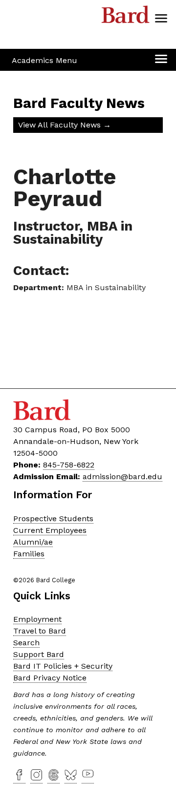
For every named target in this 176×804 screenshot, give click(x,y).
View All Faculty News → (64, 124)
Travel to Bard (39, 630)
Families (28, 553)
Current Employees (50, 530)
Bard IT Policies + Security (62, 666)
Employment (37, 619)
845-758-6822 (68, 464)
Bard (125, 17)
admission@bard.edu (122, 476)
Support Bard (38, 654)
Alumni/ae (33, 542)
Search (26, 642)
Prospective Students (53, 518)
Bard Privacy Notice (50, 677)
